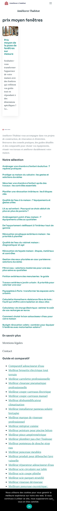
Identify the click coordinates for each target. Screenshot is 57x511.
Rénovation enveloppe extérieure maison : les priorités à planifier (26, 235)
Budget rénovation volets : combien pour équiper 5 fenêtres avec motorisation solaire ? (28, 326)
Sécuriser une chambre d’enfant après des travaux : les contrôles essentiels (24, 184)
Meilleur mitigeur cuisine (23, 426)
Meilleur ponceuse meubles (25, 452)
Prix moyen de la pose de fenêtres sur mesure (10, 47)
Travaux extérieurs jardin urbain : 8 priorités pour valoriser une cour (28, 283)
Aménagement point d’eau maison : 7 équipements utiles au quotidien (21, 218)
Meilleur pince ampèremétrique (27, 434)
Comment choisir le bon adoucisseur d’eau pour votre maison (27, 317)
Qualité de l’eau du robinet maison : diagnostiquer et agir (21, 243)
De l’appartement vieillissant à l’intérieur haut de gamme (28, 226)
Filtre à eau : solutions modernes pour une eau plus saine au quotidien (26, 269)
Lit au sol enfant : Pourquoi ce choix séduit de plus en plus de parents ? (26, 209)
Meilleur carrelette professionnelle (29, 378)
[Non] (53, 499)
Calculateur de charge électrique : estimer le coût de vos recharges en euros (28, 309)
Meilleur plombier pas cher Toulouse (30, 439)
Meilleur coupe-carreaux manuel (28, 396)
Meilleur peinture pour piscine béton (30, 430)
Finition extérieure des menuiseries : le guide (25, 276)
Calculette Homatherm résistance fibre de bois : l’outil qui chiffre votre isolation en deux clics (27, 300)
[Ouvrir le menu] (50, 3)
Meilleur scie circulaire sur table (28, 469)
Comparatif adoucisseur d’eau (26, 366)
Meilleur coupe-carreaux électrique (30, 391)
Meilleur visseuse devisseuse (26, 482)
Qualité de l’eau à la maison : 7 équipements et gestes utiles (26, 201)
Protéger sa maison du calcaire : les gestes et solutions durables (25, 176)
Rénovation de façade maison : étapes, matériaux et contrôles (28, 252)
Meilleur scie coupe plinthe (25, 473)
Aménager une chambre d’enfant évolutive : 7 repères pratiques (26, 167)
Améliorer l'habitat (28, 11)
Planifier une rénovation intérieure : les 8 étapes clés (27, 192)
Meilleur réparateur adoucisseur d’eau (31, 465)
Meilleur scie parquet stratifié (26, 477)
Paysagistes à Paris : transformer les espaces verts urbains (28, 292)
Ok (29, 506)
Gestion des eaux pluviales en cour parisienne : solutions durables (26, 260)
